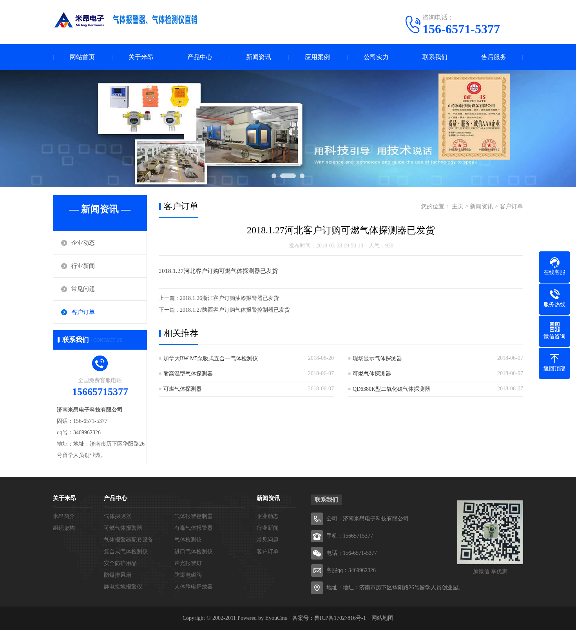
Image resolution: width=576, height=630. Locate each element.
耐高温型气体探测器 (188, 374)
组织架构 (64, 528)
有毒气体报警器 (193, 528)
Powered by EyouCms (261, 618)
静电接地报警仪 (123, 587)
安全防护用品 (120, 563)
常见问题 (83, 289)
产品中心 (199, 57)
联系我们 (434, 57)
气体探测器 (117, 516)
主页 (458, 206)
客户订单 (83, 312)
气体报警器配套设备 (128, 540)
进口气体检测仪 (193, 551)
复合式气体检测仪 (126, 551)
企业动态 (83, 243)
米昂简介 (64, 516)
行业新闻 (83, 266)
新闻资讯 (258, 57)
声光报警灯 (188, 563)
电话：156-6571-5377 (351, 553)
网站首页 (82, 57)
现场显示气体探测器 (377, 358)
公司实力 (376, 57)
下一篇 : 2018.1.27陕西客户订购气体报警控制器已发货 (224, 310)
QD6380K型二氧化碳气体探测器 (391, 389)
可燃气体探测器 (372, 374)
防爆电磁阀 (188, 575)
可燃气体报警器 (123, 528)
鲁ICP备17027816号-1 (340, 618)
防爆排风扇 (117, 575)
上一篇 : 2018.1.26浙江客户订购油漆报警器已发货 (219, 298)
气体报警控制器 (193, 516)
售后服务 (493, 57)
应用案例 (317, 57)
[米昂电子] (127, 21)
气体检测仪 (188, 540)
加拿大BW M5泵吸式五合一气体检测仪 (210, 358)
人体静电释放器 (193, 587)
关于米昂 (141, 57)
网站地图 (382, 618)
